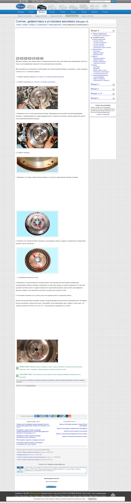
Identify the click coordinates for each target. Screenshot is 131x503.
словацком (81, 380)
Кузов (95, 65)
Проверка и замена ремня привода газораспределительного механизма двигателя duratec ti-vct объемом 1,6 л (33, 431)
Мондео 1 (87, 16)
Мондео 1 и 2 (24, 16)
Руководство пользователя (101, 35)
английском (31, 380)
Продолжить (92, 499)
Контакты (74, 1)
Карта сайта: (57, 493)
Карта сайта (67, 1)
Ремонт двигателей (99, 39)
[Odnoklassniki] (44, 416)
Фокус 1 (17, 496)
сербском (57, 380)
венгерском (19, 382)
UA (68, 493)
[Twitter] (41, 416)
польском (75, 380)
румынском (70, 380)
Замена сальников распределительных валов (71, 434)
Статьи (105, 12)
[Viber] (52, 416)
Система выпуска (98, 44)
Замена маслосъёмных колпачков (75, 431)
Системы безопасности (100, 73)
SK (78, 493)
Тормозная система (99, 63)
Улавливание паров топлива (102, 47)
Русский (60, 1)
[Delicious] (64, 416)
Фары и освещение (99, 78)
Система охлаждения (99, 42)
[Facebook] (38, 416)
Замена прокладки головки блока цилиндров (72, 428)
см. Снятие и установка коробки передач (49, 77)
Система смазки (98, 41)
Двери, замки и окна (99, 70)
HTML (20, 467)
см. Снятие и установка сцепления (43, 82)
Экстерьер (96, 67)
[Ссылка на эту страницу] (37, 58)
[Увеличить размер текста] (29, 58)
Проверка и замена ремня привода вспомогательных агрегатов (29, 436)
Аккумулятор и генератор (101, 80)
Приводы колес (98, 54)
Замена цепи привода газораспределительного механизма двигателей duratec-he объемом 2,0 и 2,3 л (33, 425)
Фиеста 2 (85, 496)
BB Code (20, 472)
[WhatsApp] (55, 416)
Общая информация (100, 34)
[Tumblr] (61, 416)
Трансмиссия (97, 49)
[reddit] (70, 416)
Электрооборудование (100, 75)
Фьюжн (104, 496)
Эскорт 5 (80, 496)
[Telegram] (50, 416)
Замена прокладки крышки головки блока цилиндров (73, 425)
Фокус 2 (32, 496)
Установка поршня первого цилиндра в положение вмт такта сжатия (30, 443)
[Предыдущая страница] (17, 58)
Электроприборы (98, 77)
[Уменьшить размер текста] (21, 58)
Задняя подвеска (98, 60)
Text (20, 469)
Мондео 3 (56, 16)
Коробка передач (98, 53)
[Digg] (67, 416)
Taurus (73, 12)
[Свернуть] (113, 31)
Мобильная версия (35, 493)
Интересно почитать (47, 493)
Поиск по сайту (82, 1)
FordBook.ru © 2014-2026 (22, 493)
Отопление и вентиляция (101, 71)
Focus (31, 12)
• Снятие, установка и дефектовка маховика (35, 452)
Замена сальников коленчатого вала (74, 436)
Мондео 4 (72, 16)
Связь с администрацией (99, 493)
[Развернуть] (113, 84)
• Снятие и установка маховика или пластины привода (38, 457)
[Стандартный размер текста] (25, 58)
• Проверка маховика (29, 454)
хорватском (63, 380)
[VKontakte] (35, 416)
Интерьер (96, 68)
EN (62, 493)
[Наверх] (113, 495)
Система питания (98, 46)
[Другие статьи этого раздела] (33, 58)
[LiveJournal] (58, 416)
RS (70, 493)
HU (80, 493)
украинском (51, 380)
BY (66, 493)
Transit (84, 12)
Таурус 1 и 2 (97, 496)
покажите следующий (103, 114)
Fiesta (63, 12)
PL (76, 493)
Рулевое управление (99, 61)
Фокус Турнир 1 (24, 496)
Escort (52, 12)
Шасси (95, 56)
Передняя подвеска (99, 58)
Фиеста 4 (91, 496)
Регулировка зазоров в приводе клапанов (31, 440)
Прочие (95, 12)
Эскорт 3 (69, 496)
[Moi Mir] (47, 416)
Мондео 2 (41, 16)
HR (72, 493)
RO (75, 493)
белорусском (44, 380)
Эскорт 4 (74, 496)
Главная (21, 12)
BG (64, 493)
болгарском (38, 380)
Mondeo (42, 12)
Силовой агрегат (98, 37)
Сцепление (96, 51)
